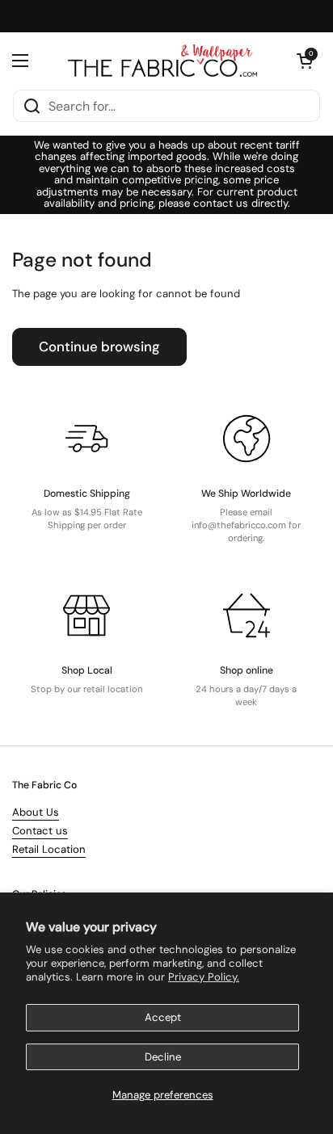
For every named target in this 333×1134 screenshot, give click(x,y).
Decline (163, 1057)
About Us (35, 812)
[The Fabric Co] (162, 60)
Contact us (40, 831)
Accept (163, 1017)
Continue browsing (99, 346)
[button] (305, 60)
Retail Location (49, 849)
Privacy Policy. (203, 977)
